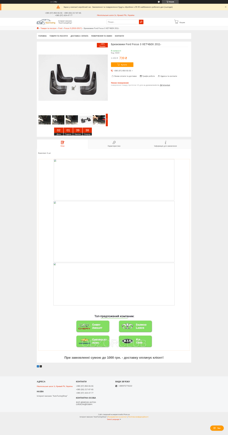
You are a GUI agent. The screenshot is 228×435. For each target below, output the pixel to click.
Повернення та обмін (101, 36)
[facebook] (38, 367)
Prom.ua (127, 414)
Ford (60, 28)
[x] (41, 367)
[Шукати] (141, 22)
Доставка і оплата (79, 36)
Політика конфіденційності (138, 417)
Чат (219, 428)
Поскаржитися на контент (117, 417)
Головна (42, 36)
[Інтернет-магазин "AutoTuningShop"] (47, 22)
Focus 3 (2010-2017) (73, 28)
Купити (124, 65)
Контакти (119, 36)
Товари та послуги (48, 28)
